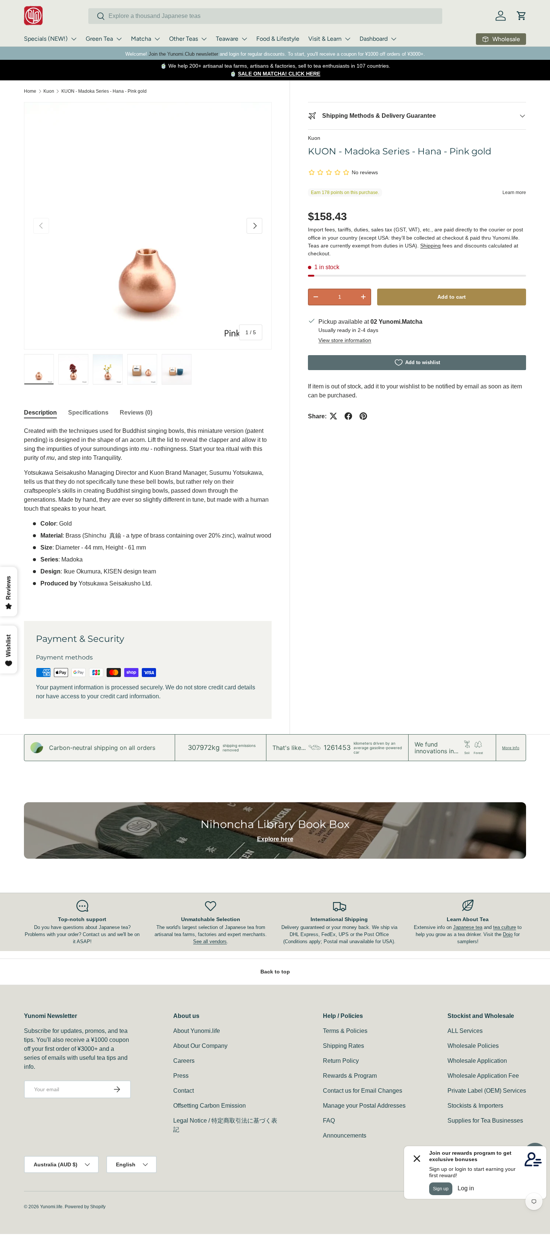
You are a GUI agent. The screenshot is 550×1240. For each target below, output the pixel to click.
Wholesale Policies (473, 1046)
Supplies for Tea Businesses (485, 1120)
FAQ (329, 1120)
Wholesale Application (477, 1061)
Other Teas (183, 38)
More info (510, 747)
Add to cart (451, 296)
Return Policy (341, 1061)
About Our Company (200, 1046)
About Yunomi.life (196, 1031)
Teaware (227, 38)
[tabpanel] (148, 515)
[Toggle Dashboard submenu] (393, 38)
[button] (521, 15)
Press (181, 1076)
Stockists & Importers (475, 1105)
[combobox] (265, 16)
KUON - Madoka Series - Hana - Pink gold (104, 91)
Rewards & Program (350, 1076)
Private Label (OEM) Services (486, 1090)
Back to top (275, 972)
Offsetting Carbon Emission (209, 1105)
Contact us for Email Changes (362, 1090)
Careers (184, 1061)
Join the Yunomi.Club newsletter (183, 54)
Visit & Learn (325, 38)
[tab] (40, 413)
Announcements (344, 1135)
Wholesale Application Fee (483, 1076)
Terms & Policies (345, 1031)
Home (30, 91)
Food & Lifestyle (277, 38)
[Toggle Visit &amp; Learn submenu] (347, 38)
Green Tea (99, 38)
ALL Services (465, 1031)
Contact (183, 1090)
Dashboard (374, 38)
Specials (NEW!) (46, 38)
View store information (344, 340)
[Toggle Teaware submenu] (244, 38)
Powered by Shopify (85, 1206)
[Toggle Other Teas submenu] (203, 38)
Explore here (275, 839)
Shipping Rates (343, 1046)
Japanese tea (467, 927)
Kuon (48, 91)
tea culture (504, 927)
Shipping (430, 245)
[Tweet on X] (333, 416)
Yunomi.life (51, 1206)
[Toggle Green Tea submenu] (118, 38)
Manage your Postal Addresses (364, 1105)
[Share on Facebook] (348, 416)
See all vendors (210, 941)
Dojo (508, 934)
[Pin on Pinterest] (363, 416)
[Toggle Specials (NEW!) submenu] (73, 38)
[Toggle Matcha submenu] (157, 38)
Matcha (141, 38)
